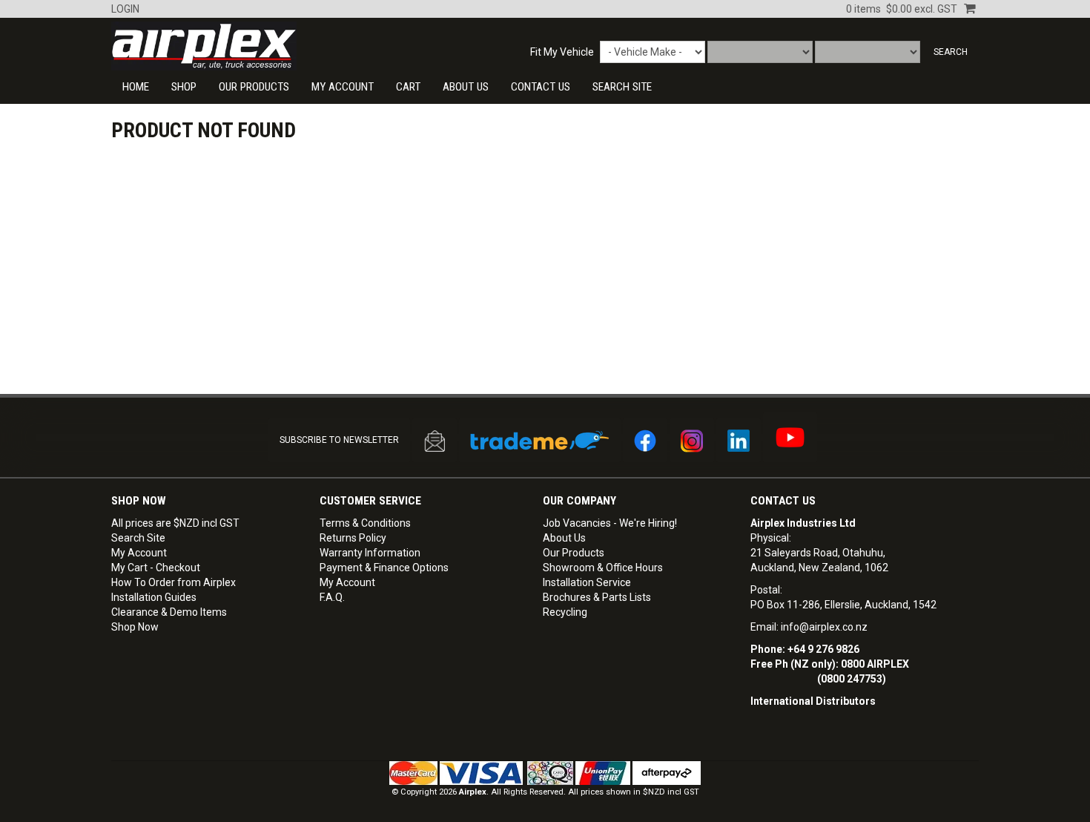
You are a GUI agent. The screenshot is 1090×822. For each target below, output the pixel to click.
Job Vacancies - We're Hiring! (610, 523)
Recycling (565, 612)
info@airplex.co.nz (824, 627)
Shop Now (135, 627)
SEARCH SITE (622, 86)
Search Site (138, 538)
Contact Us (783, 500)
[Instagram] (692, 440)
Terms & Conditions (365, 523)
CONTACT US (540, 86)
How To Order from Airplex (173, 582)
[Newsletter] (434, 440)
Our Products (254, 86)
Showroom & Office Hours (603, 567)
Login (125, 9)
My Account (342, 86)
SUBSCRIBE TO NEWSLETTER (339, 440)
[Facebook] (645, 440)
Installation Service (587, 582)
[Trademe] (540, 440)
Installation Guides (153, 597)
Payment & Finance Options (384, 567)
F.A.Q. (332, 597)
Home (135, 86)
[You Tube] (790, 437)
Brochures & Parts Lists (597, 597)
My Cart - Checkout (155, 567)
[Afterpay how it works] (666, 772)
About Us (466, 86)
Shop (183, 86)
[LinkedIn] (738, 440)
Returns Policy (353, 538)
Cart (408, 86)
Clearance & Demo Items (169, 612)
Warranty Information (370, 553)
